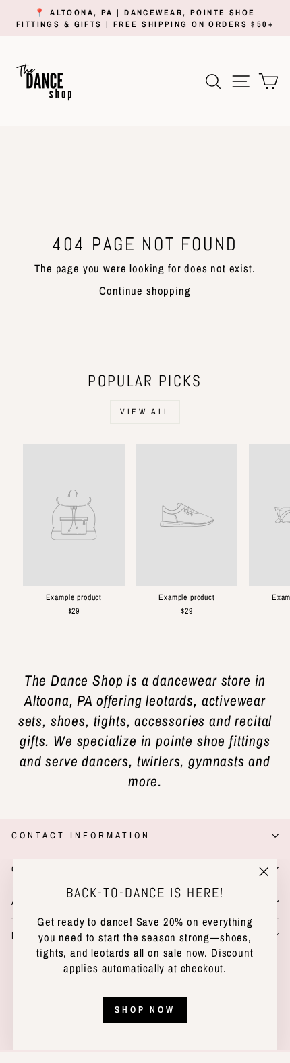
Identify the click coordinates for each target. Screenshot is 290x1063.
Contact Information (80, 835)
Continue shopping (144, 290)
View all (145, 411)
